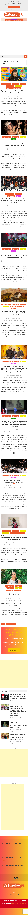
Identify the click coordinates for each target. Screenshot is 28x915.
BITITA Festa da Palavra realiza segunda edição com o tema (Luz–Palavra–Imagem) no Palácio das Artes (14, 537)
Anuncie (19, 3)
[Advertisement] (14, 40)
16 (7, 624)
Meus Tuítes (3, 861)
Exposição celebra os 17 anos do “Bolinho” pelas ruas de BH (14, 92)
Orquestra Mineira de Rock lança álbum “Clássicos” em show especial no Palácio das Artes (14, 200)
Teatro (13, 139)
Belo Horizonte (6, 84)
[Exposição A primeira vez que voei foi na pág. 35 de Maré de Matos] (14, 576)
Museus (13, 308)
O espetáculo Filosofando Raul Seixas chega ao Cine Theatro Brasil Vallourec (18, 696)
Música (18, 196)
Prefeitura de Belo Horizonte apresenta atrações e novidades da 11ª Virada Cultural (18, 724)
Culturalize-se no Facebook (12, 843)
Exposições (18, 86)
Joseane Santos (14, 261)
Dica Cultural (9, 86)
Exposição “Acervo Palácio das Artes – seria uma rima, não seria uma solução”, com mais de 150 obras (14, 313)
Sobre (9, 3)
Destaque (22, 84)
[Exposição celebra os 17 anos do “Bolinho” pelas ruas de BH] (14, 74)
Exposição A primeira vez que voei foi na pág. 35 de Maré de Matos (14, 594)
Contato (13, 3)
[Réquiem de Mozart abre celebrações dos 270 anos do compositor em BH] (14, 466)
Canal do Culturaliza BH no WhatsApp (14, 5)
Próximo (13, 624)
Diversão (23, 137)
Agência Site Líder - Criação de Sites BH (19, 904)
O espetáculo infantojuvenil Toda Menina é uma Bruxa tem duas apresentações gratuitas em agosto (18, 736)
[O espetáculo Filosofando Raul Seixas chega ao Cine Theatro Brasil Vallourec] (5, 697)
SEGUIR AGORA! (14, 650)
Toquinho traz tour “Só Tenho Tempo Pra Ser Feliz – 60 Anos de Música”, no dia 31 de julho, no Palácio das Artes (14, 255)
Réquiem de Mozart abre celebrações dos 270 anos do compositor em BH (14, 481)
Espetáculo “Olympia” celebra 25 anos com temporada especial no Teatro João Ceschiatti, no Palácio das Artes (14, 143)
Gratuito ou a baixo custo (13, 88)
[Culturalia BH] (14, 885)
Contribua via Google (14, 7)
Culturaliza (15, 84)
